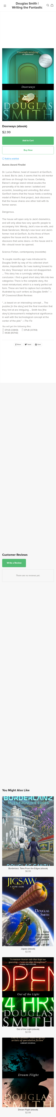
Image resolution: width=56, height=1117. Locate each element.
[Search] (48, 5)
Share (19, 344)
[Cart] (53, 5)
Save (39, 344)
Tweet (29, 344)
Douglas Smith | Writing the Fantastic (27, 5)
